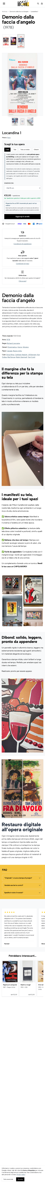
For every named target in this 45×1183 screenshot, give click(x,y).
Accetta (20, 1179)
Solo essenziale (8, 1179)
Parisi (9, 138)
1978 (8, 340)
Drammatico (12, 347)
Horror (19, 347)
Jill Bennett (32, 355)
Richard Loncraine (13, 343)
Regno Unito (17, 351)
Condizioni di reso (22, 264)
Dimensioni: (9, 183)
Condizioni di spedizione (22, 244)
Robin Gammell (21, 357)
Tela (15, 149)
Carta (7, 149)
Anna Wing (10, 355)
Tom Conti (31, 357)
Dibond (36, 149)
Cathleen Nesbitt (21, 355)
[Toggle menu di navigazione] (4, 3)
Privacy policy (21, 1174)
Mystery (26, 347)
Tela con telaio (25, 149)
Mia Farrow (11, 357)
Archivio (4, 11)
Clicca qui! (22, 281)
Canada (9, 351)
